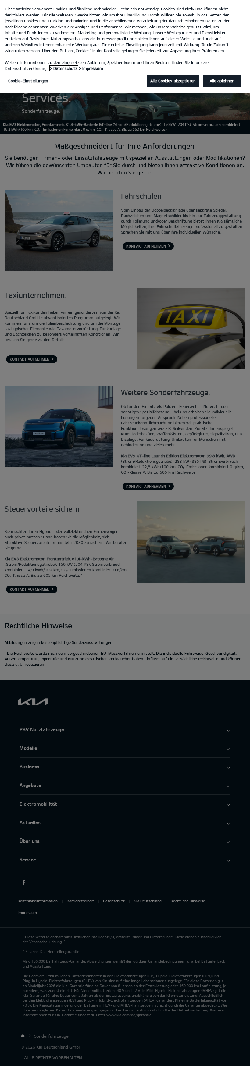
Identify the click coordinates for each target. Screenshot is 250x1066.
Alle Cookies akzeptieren (173, 80)
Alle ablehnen (222, 80)
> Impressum (91, 68)
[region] (125, 46)
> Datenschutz (63, 68)
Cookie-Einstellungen (28, 80)
